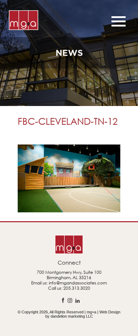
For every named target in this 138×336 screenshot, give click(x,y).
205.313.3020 (76, 288)
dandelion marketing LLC (72, 316)
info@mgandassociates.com (78, 283)
